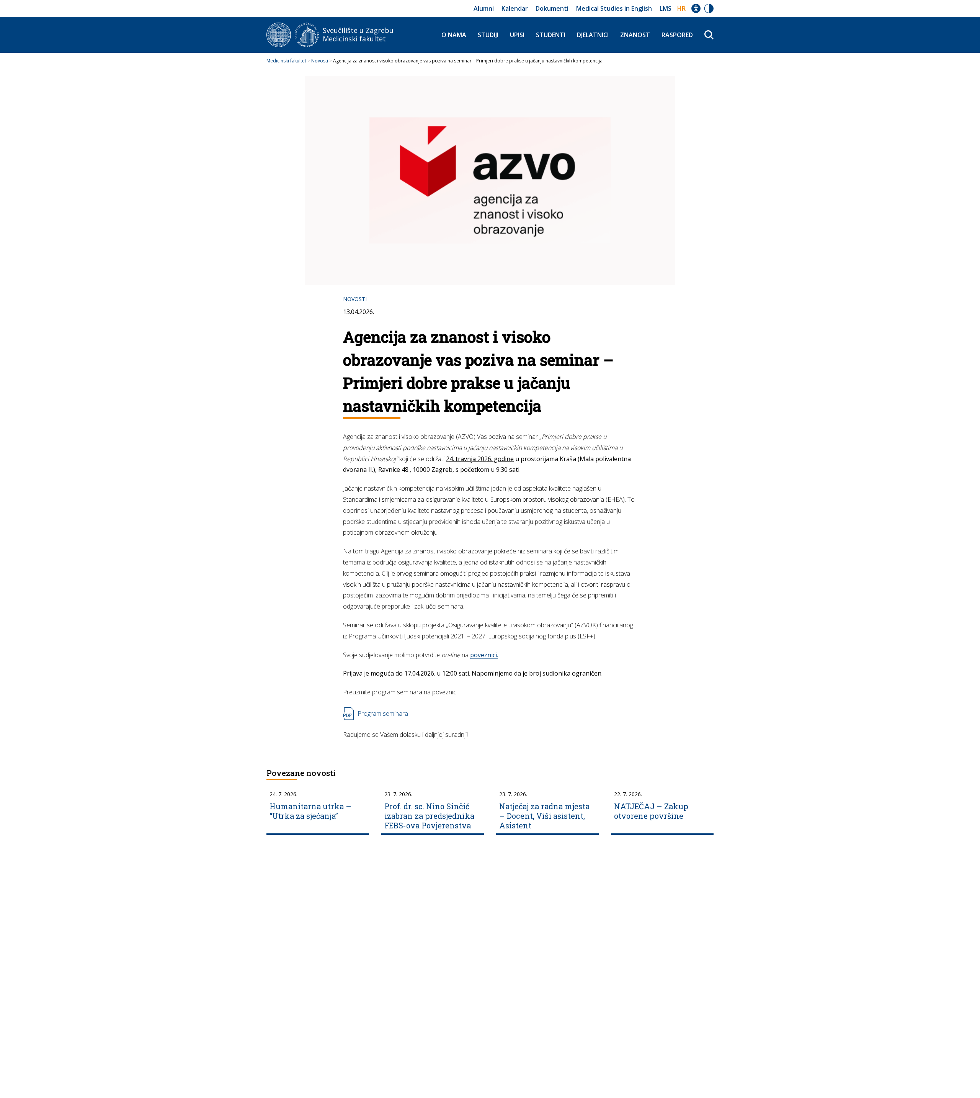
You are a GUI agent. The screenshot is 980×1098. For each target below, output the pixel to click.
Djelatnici (593, 35)
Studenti (550, 35)
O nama (453, 35)
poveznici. (484, 655)
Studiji (488, 35)
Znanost (635, 35)
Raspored (677, 35)
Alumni (484, 8)
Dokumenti (552, 8)
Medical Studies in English (614, 8)
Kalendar (514, 8)
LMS (665, 8)
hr (681, 8)
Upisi (517, 35)
